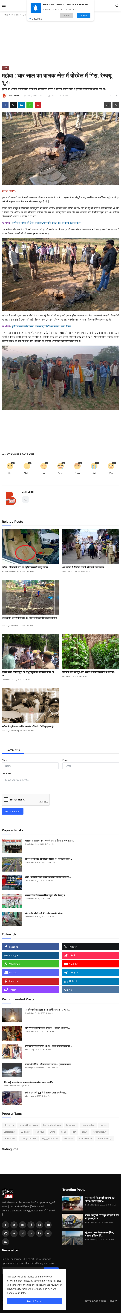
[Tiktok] (31, 1224)
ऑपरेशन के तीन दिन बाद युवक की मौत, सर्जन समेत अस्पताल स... (49, 840)
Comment (7, 773)
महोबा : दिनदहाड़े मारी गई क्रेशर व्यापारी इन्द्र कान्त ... (26, 567)
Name (5, 760)
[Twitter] (14, 1224)
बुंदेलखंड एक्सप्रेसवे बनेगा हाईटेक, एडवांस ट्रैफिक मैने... (99, 1234)
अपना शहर (15, 14)
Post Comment (12, 811)
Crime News (9, 1138)
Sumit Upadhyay (9, 571)
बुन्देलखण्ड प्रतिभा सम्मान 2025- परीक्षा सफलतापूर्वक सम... (48, 1046)
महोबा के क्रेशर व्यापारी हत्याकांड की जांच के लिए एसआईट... (29, 726)
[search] (117, 5)
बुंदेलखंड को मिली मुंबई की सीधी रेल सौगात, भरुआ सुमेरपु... (100, 1199)
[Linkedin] (31, 1233)
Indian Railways (105, 1138)
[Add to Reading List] (115, 105)
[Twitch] (39, 1233)
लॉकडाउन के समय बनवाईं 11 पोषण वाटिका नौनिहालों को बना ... (29, 619)
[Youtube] (48, 1224)
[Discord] (5, 1233)
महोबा (24, 14)
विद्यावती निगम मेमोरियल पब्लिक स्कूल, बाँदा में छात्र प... (46, 895)
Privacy (113, 1300)
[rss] (5, 1241)
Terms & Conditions (95, 1300)
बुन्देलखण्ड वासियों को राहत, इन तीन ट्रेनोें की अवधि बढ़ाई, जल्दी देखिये (41, 326)
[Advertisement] (60, 42)
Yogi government (50, 1138)
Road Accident (85, 1138)
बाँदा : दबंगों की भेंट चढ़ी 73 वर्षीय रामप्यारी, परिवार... (45, 913)
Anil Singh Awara (9, 625)
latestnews (71, 1125)
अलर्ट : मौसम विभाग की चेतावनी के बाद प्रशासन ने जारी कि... (48, 877)
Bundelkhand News (29, 1125)
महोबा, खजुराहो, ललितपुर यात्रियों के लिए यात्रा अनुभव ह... (102, 1217)
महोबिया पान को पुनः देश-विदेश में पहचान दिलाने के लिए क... (89, 672)
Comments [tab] (13, 750)
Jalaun (84, 1131)
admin (65, 676)
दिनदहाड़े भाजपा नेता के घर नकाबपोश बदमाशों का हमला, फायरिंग (28, 1082)
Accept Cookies (35, 1301)
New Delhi (68, 1138)
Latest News (9, 1131)
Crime (52, 1131)
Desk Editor (28, 491)
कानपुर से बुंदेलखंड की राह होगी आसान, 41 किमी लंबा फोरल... (48, 858)
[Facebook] (5, 1224)
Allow (84, 15)
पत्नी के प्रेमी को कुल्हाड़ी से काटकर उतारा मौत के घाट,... (46, 1092)
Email (65, 760)
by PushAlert (37, 19)
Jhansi (63, 1131)
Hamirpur (39, 1131)
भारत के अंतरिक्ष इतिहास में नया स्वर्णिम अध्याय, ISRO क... (47, 1009)
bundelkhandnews (52, 1125)
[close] (62, 1272)
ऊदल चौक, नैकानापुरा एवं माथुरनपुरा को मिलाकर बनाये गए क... (28, 673)
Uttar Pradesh (88, 1125)
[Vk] (48, 1233)
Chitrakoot (9, 1125)
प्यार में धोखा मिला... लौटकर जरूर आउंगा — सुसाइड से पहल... (48, 1064)
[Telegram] (14, 1233)
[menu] (4, 5)
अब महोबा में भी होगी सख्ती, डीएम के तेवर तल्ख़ (83, 567)
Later (66, 15)
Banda (104, 1125)
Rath (74, 1131)
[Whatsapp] (39, 1224)
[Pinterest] (22, 1233)
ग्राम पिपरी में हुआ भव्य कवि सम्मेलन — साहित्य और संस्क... (47, 1027)
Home (5, 14)
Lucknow (25, 1131)
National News (100, 1131)
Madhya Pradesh (29, 1138)
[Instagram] (22, 1224)
